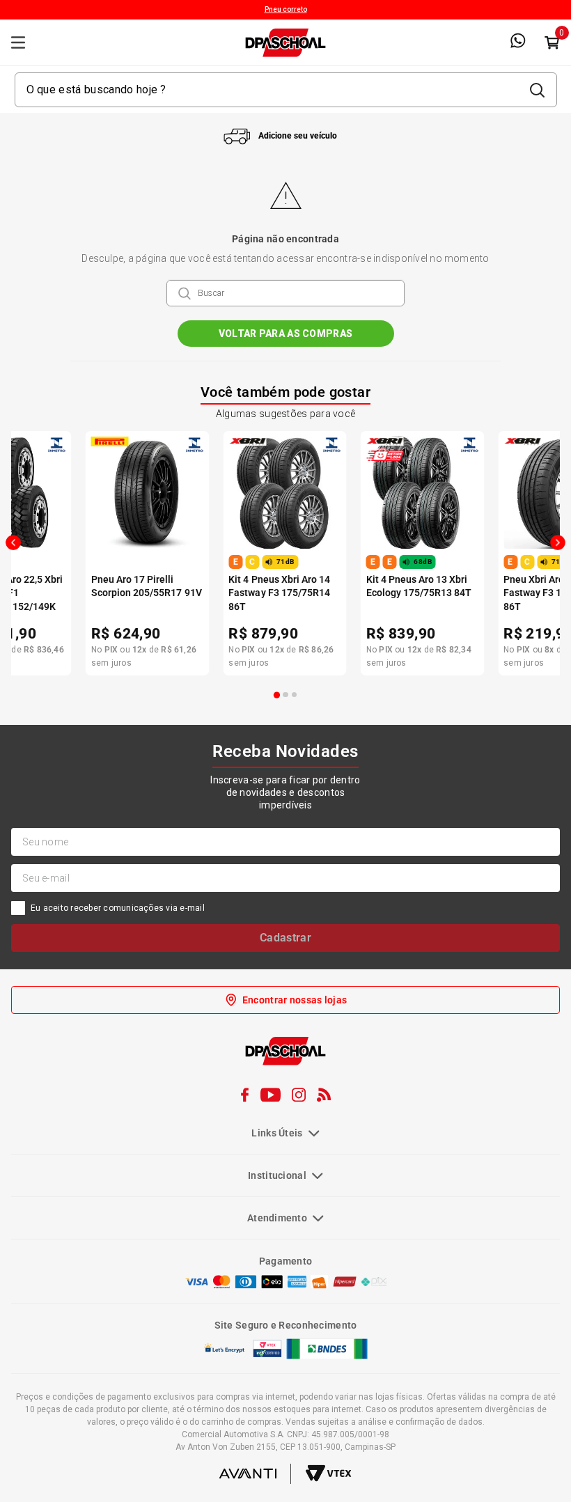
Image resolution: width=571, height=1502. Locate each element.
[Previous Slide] (13, 542)
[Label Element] (285, 90)
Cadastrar (285, 937)
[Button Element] (551, 42)
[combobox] (286, 89)
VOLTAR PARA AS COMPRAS (285, 333)
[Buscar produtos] (537, 89)
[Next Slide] (557, 542)
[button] (277, 694)
